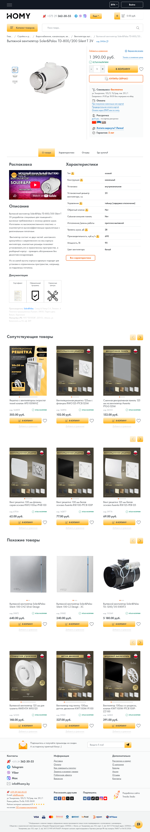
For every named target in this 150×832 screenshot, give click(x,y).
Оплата (57, 764)
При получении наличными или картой (108, 103)
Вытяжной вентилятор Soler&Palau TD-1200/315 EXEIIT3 (121, 605)
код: (101, 41)
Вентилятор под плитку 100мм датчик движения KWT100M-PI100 (74, 707)
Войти (132, 4)
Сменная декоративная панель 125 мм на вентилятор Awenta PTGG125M (121, 403)
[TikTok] (93, 798)
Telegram (17, 767)
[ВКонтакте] (85, 798)
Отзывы (116, 775)
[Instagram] (101, 798)
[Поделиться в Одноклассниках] (63, 798)
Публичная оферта (63, 775)
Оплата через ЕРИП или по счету (105, 110)
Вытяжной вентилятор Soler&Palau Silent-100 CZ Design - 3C (74, 605)
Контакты (116, 778)
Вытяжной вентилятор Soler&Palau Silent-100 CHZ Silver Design (27, 605)
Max (15, 778)
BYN (113, 4)
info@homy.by (21, 784)
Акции (115, 771)
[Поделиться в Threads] (72, 798)
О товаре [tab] (46, 152)
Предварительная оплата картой (105, 107)
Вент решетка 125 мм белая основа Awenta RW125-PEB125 (119, 503)
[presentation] (133, 337)
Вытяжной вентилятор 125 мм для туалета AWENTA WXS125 (27, 707)
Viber (15, 772)
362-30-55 (59, 16)
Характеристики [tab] (66, 152)
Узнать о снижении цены (133, 57)
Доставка (58, 760)
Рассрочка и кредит (121, 760)
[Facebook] (89, 798)
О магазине (118, 764)
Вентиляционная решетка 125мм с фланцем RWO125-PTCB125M (74, 402)
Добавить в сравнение (98, 50)
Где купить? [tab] (102, 152)
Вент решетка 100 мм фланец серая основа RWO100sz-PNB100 (28, 503)
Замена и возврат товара (66, 771)
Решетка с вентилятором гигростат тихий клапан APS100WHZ (28, 402)
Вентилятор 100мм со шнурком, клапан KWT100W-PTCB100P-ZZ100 (120, 708)
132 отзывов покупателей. (26, 807)
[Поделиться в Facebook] (59, 798)
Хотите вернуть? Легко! (110, 128)
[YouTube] (105, 798)
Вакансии (58, 778)
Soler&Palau (29, 308)
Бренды (115, 767)
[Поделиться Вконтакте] (55, 798)
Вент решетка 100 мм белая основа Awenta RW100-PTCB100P (74, 503)
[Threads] (97, 798)
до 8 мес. (95, 118)
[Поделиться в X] (68, 798)
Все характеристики (80, 257)
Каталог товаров (24, 27)
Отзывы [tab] (85, 152)
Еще (95, 15)
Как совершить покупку (65, 767)
